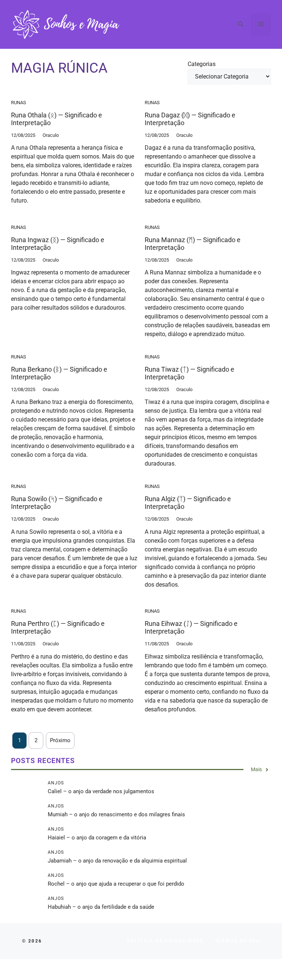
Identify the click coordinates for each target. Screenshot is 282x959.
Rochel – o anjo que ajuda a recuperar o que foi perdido (116, 883)
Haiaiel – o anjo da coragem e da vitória (97, 837)
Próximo (60, 740)
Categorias (202, 64)
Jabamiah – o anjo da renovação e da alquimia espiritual (117, 860)
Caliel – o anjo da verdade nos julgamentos (101, 791)
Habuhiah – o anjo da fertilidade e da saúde (101, 907)
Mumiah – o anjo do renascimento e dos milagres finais (116, 814)
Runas (18, 102)
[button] (241, 25)
